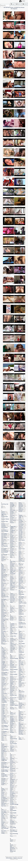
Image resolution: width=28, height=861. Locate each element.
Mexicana (12, 681)
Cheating (3, 673)
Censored (3, 666)
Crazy (2, 714)
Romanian (21, 505)
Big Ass (3, 593)
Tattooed (21, 635)
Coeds (2, 695)
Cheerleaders (4, 674)
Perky (11, 774)
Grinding (12, 552)
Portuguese (12, 793)
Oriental (12, 749)
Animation (3, 539)
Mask (11, 663)
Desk (2, 752)
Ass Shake (3, 549)
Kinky (11, 616)
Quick (11, 841)
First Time (3, 830)
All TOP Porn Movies (8, 7)
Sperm (20, 583)
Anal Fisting (4, 533)
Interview (12, 601)
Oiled (11, 737)
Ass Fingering (4, 546)
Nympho (12, 732)
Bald (2, 573)
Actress (3, 511)
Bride (2, 632)
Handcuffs (12, 563)
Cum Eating (4, 725)
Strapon (20, 606)
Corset (2, 706)
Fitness (11, 502)
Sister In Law (22, 548)
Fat (2, 819)
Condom (3, 704)
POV (11, 754)
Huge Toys (12, 583)
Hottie (11, 581)
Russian (20, 511)
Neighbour (12, 721)
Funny (11, 521)
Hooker (12, 577)
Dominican (3, 763)
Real (11, 846)
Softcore (21, 570)
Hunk (11, 588)
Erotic (2, 793)
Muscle (11, 707)
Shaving (20, 536)
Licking (11, 640)
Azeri (2, 560)
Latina (11, 629)
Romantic (21, 506)
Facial (2, 813)
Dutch (2, 784)
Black (2, 611)
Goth (11, 547)
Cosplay (3, 708)
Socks (20, 568)
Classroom (3, 683)
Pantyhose (12, 762)
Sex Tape (21, 532)
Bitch (2, 607)
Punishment (13, 823)
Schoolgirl (21, 521)
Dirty (2, 755)
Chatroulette (4, 672)
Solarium (21, 572)
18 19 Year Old (4, 504)
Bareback (3, 580)
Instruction (12, 598)
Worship (21, 732)
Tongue (20, 669)
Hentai (11, 568)
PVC (11, 756)
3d (1, 506)
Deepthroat (4, 751)
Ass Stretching (4, 550)
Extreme (3, 804)
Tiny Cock (21, 661)
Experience (4, 803)
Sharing (20, 533)
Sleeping (21, 558)
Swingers (21, 627)
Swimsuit (21, 626)
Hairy (11, 562)
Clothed (3, 689)
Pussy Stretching (14, 833)
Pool (11, 790)
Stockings (21, 598)
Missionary (12, 687)
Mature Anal (13, 671)
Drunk (2, 782)
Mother (12, 700)
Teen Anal (21, 641)
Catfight (3, 662)
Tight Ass (21, 657)
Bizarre (3, 609)
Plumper (12, 787)
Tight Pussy (21, 658)
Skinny (20, 553)
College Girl (4, 698)
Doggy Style (4, 760)
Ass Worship (4, 554)
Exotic (2, 802)
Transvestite (21, 676)
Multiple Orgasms (14, 705)
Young (20, 739)
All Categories (14, 8)
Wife (20, 729)
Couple (3, 711)
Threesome (21, 652)
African (3, 512)
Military (12, 684)
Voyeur (20, 708)
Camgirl (3, 651)
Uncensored (21, 691)
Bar (2, 581)
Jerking (11, 611)
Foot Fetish (12, 510)
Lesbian (12, 638)
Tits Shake (21, 664)
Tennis (20, 648)
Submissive (21, 614)
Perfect (12, 773)
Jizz (11, 612)
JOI (11, 606)
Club (2, 690)
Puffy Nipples (13, 817)
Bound (2, 625)
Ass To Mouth (4, 552)
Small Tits (21, 564)
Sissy (20, 547)
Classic (2, 682)
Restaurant (12, 848)
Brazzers (3, 628)
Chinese (3, 677)
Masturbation (13, 667)
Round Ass (21, 509)
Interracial (12, 599)
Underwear (21, 695)
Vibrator (20, 703)
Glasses (12, 540)
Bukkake (3, 638)
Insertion (12, 597)
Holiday (12, 572)
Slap (20, 556)
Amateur (3, 523)
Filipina (3, 825)
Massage (12, 664)
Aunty (2, 558)
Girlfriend (12, 537)
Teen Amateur (22, 638)
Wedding (21, 718)
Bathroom (3, 583)
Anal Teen (3, 536)
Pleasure (12, 785)
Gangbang (12, 530)
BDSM (2, 567)
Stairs (20, 593)
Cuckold (3, 720)
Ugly (20, 690)
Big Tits (3, 600)
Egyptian (3, 789)
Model (11, 691)
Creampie (3, 715)
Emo (2, 791)
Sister (20, 551)
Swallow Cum (22, 620)
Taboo (20, 631)
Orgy (11, 748)
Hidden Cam (13, 570)
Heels (11, 567)
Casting (3, 661)
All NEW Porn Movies (19, 7)
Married (12, 662)
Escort (2, 794)
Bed (2, 591)
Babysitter (3, 569)
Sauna (20, 519)
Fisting (2, 833)
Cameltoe (3, 650)
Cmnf (2, 692)
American (3, 526)
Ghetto (11, 536)
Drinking (3, 779)
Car (2, 660)
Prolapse (12, 803)
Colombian (3, 700)
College (3, 699)
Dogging (3, 758)
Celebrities (3, 665)
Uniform (20, 697)
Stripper (20, 609)
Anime (2, 541)
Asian (2, 544)
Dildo (2, 754)
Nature (11, 717)
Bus (2, 642)
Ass (2, 555)
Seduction (21, 527)
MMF (11, 657)
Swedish (21, 622)
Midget (11, 682)
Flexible (12, 506)
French (11, 518)
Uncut (20, 694)
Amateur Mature (5, 519)
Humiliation (12, 586)
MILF (11, 655)
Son (19, 575)
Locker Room (13, 644)
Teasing (20, 637)
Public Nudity (13, 812)
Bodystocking (4, 619)
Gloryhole (12, 541)
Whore (20, 726)
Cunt (2, 736)
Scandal (20, 520)
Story (20, 600)
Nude (11, 726)
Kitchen (12, 618)
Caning (2, 656)
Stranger (21, 601)
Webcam (21, 716)
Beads (2, 585)
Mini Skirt (12, 686)
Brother (3, 635)
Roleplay (21, 504)
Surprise (20, 618)
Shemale (21, 537)
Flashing (12, 504)
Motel (11, 698)
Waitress (21, 711)
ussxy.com (19, 858)
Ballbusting (3, 575)
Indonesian (12, 594)
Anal (2, 538)
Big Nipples (4, 599)
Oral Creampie (13, 743)
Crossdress (3, 716)
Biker (2, 601)
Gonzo (11, 545)
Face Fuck (3, 811)
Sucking (20, 616)
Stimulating (21, 596)
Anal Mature (4, 534)
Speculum (21, 582)
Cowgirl (3, 713)
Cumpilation (4, 731)
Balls (2, 578)
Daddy (2, 744)
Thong (20, 650)
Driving (3, 781)
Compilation (4, 702)
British (2, 633)
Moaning (12, 690)
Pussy (11, 836)
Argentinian (4, 543)
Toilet (20, 668)
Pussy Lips (12, 829)
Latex (11, 628)
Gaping (11, 531)
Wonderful (21, 730)
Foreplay (12, 512)
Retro (11, 849)
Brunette (3, 636)
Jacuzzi (11, 607)
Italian (11, 602)
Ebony (2, 788)
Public (11, 816)
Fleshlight (12, 505)
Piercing (12, 780)
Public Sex (12, 815)
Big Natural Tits (5, 596)
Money (11, 694)
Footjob (12, 511)
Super (20, 617)
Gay (11, 533)
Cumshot (3, 732)
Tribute (20, 679)
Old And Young (13, 738)
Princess (12, 799)
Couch (2, 709)
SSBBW (20, 515)
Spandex (21, 578)
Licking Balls (13, 639)
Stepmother (21, 594)
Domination (4, 762)
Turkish (20, 684)
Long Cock (12, 647)
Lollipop (12, 645)
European (3, 797)
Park (11, 764)
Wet (20, 722)
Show (20, 545)
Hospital (12, 578)
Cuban (2, 719)
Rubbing (20, 510)
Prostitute (12, 808)
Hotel (11, 579)
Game (11, 529)
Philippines (12, 779)
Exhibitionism (4, 800)
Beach (2, 584)
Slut (19, 563)
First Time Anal (4, 828)
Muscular (12, 708)
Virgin (20, 706)
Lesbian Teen (13, 636)
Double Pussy (4, 776)
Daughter (3, 750)
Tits (19, 665)
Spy (19, 590)
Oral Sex (12, 746)
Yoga (20, 737)
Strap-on (21, 605)
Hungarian (12, 587)
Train (20, 675)
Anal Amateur (4, 527)
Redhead (12, 847)
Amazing (3, 525)
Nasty (11, 712)
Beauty (3, 589)
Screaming (21, 524)
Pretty (11, 798)
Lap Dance (12, 627)
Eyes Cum (3, 805)
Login (13, 4)
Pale (11, 759)
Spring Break (22, 588)
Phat (11, 778)
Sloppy (20, 559)
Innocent (12, 596)
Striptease (21, 610)
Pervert (12, 775)
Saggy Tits (21, 516)
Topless (20, 670)
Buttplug (3, 643)
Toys (20, 673)
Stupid (20, 612)
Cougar (3, 710)
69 (1, 507)
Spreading (21, 586)
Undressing (21, 696)
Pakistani (12, 758)
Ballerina (3, 577)
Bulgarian (3, 640)
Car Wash (3, 657)
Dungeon (3, 783)
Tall (19, 632)
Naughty (12, 718)
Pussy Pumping (13, 831)
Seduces (21, 526)
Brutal (2, 637)
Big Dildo (3, 595)
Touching (21, 671)
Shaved (20, 535)
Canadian (3, 653)
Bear (2, 586)
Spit (19, 584)
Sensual (20, 529)
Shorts (20, 542)
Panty (11, 763)
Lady (11, 626)
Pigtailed (12, 782)
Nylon (11, 731)
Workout (21, 731)
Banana (3, 579)
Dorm (2, 765)
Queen (11, 839)
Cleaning (3, 684)
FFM (2, 809)
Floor (11, 507)
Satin (20, 517)
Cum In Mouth (4, 726)
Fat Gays (3, 818)
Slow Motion (22, 561)
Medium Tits (13, 679)
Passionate (12, 768)
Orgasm (12, 747)
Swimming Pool (22, 623)
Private (11, 801)
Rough (20, 507)
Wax (20, 715)
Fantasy (3, 817)
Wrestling (21, 734)
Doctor (3, 757)
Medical (12, 677)
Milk (11, 685)
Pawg (11, 769)
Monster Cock (13, 695)
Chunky (3, 681)
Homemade (12, 573)
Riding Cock (13, 851)
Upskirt (20, 699)
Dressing (3, 778)
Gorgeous (12, 546)
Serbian (20, 530)
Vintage (20, 705)
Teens (20, 647)
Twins (20, 686)
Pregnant (12, 796)
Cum (2, 734)
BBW (2, 565)
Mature (11, 676)
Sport (20, 585)
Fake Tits (3, 814)
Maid (11, 660)
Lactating (12, 623)
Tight (20, 660)
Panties (11, 761)
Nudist (11, 727)
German (12, 535)
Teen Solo (21, 646)
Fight (2, 824)
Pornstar (12, 791)
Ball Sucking (4, 574)
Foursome (12, 515)
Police (11, 788)
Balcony (3, 572)
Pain (11, 757)
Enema (2, 792)
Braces (2, 626)
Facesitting (3, 812)
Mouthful (12, 701)
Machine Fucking (14, 658)
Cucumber (3, 721)
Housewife (12, 582)
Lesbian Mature (13, 633)
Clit (2, 687)
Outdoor (12, 751)
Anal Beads (4, 530)
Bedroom (3, 590)
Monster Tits (13, 697)
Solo (20, 574)
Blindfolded (4, 612)
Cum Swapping (4, 729)
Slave (20, 557)
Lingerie (12, 643)
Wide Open (21, 727)
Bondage (3, 620)
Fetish (2, 823)
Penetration (13, 770)
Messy (11, 680)
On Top (11, 742)
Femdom (3, 822)
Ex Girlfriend (4, 798)
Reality (11, 844)
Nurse (11, 729)
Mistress (12, 689)
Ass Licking (3, 548)
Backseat (3, 570)
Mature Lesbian (13, 674)
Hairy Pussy (12, 561)
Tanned (20, 633)
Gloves (11, 542)
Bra (2, 630)
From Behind (13, 520)
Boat (2, 617)
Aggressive (3, 514)
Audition (3, 557)
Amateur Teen (4, 521)
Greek (11, 551)
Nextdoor (12, 723)
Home (11, 576)
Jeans (11, 609)
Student (20, 611)
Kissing (11, 617)
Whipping (21, 724)
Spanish (20, 579)
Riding (20, 502)
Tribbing (20, 678)
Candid (3, 655)
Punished (12, 822)
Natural (11, 716)
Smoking (21, 567)
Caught (3, 663)
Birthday (3, 605)
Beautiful (3, 588)
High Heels (12, 571)
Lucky (11, 652)
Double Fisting (4, 771)
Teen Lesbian (22, 643)
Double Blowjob (5, 767)
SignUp (19, 4)
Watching (21, 714)
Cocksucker (4, 693)
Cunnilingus (4, 735)
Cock (2, 694)
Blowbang (3, 615)
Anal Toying (4, 537)
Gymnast (12, 555)
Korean (11, 619)
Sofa (20, 569)
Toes (20, 666)
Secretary (21, 525)
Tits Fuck (21, 663)
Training (20, 674)
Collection (3, 697)
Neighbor (12, 720)
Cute (2, 739)
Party (11, 767)
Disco (2, 756)
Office (11, 736)
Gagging (12, 527)
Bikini (2, 602)
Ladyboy (12, 625)
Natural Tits (12, 713)
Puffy (11, 820)
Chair (2, 668)
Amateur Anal (4, 516)
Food (11, 509)
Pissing (11, 783)
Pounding (12, 795)
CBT (2, 647)
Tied (20, 655)
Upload (25, 4)
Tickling (20, 654)
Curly (2, 737)
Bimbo (2, 604)
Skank (20, 552)
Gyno (11, 557)
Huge (11, 584)
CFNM (2, 648)
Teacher (20, 636)
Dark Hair (3, 749)
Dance (2, 745)
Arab (2, 542)
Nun (11, 728)
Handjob (12, 565)
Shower (20, 543)
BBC (2, 564)
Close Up (3, 688)
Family (2, 815)
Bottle (2, 624)
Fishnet (3, 832)
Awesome (3, 559)
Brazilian (3, 627)
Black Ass (3, 610)
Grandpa (12, 548)
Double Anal (4, 766)
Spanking (21, 580)
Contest (3, 705)
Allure (2, 515)
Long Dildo (12, 648)
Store (20, 599)
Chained (3, 667)
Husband (12, 589)
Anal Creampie (4, 531)
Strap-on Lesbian (22, 602)
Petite (11, 777)
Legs (11, 632)
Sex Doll (20, 531)
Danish (2, 747)
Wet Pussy (21, 720)
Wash (20, 713)
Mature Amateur (14, 669)
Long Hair (12, 649)
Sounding (21, 577)
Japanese (12, 608)
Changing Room (4, 670)
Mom (11, 692)
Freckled (12, 517)
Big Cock (3, 594)
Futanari (12, 522)
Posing (11, 794)
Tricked (20, 680)
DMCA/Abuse (9, 858)
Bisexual (3, 606)
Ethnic (2, 796)
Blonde (3, 614)
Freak (11, 516)
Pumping (12, 821)
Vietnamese (21, 704)
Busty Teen (4, 641)
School (20, 522)
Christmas (3, 678)
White (20, 725)
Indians (11, 593)
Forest (11, 514)
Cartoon (3, 658)
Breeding (3, 631)
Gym (11, 556)
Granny (11, 550)
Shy (19, 546)
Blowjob (3, 616)
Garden (11, 532)
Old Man (12, 741)
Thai (20, 649)
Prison (11, 800)
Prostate (12, 806)
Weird (20, 719)
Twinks (20, 685)
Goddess (12, 543)
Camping (3, 652)
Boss (2, 622)
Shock (20, 538)
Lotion (11, 650)
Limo (11, 642)
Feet (2, 820)
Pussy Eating (13, 827)
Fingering (3, 827)
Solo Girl (21, 573)
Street (20, 607)
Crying (2, 718)
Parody (11, 766)
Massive (12, 665)
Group (11, 553)
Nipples (12, 724)
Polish (11, 789)
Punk (11, 826)
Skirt (20, 554)
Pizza (11, 784)
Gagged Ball (13, 526)
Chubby (3, 679)
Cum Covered (4, 723)
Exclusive (3, 799)
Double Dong (4, 769)
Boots (2, 621)
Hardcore (12, 566)
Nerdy (11, 722)
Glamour (12, 538)
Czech (2, 740)
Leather (12, 631)
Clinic (2, 685)
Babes (2, 568)
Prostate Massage (14, 804)
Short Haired (22, 540)
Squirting (21, 591)
